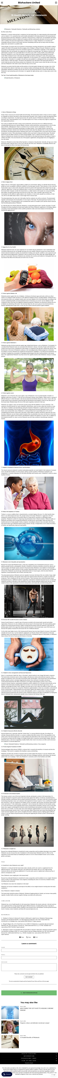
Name (3, 947)
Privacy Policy (34, 981)
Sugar (33, 12)
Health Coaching (29, 1053)
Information (29, 1056)
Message (4, 962)
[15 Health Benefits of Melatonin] (10, 1041)
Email (3, 954)
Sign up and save (29, 1060)
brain (30, 12)
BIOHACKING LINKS (29, 1058)
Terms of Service (42, 981)
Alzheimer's (26, 12)
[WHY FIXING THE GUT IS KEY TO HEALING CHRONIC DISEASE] (10, 1012)
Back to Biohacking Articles (30, 992)
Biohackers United (29, 2)
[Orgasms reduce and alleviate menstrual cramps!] (10, 1027)
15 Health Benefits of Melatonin (29, 1037)
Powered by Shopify (29, 1062)
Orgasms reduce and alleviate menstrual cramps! (34, 1023)
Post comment (29, 977)
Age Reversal (20, 12)
